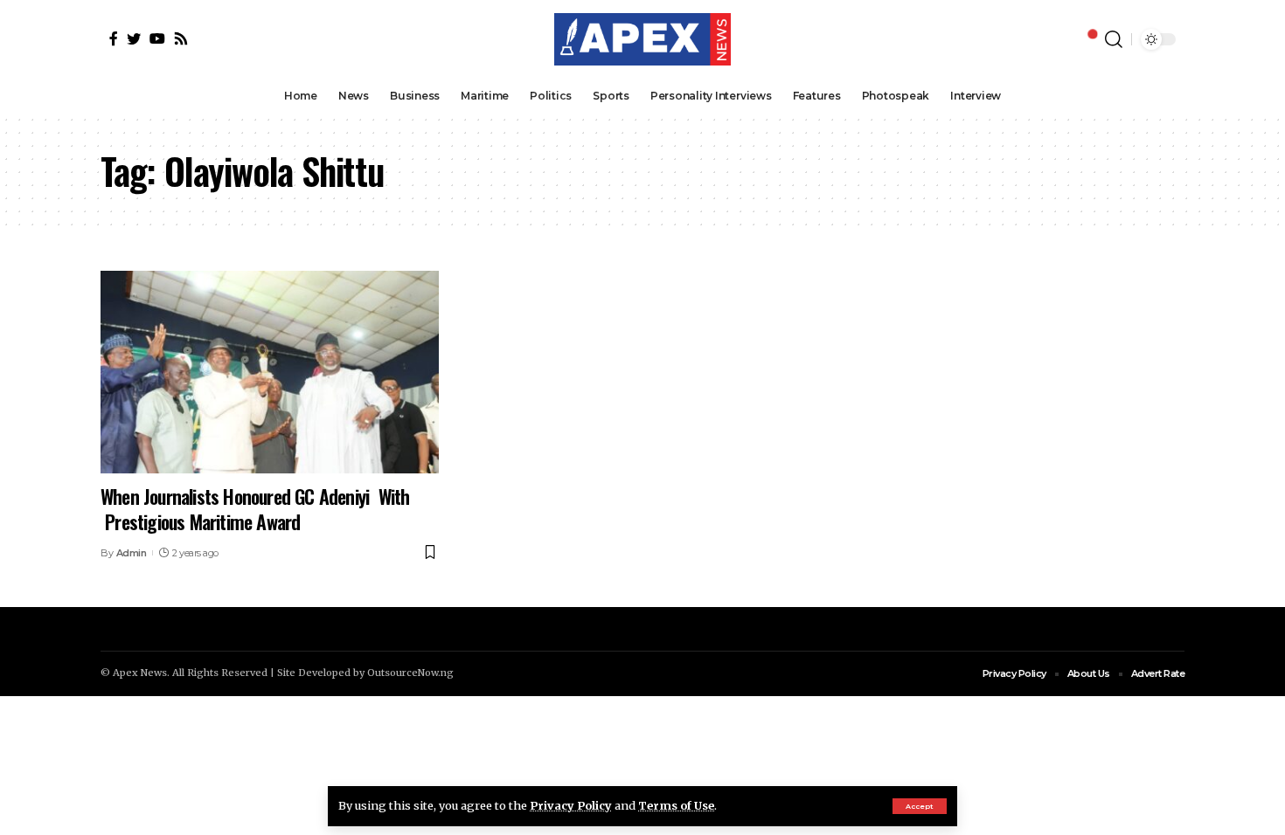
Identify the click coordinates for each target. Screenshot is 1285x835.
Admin (131, 553)
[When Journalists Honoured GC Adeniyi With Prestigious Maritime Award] (270, 372)
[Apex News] (642, 39)
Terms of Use (676, 805)
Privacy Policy (571, 805)
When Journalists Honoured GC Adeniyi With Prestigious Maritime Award (255, 508)
